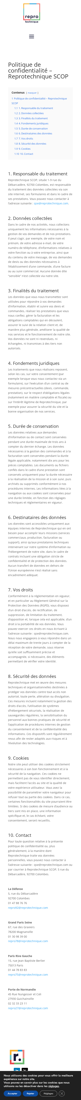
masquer (32, 92)
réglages (53, 1086)
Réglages (48, 1093)
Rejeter (30, 1093)
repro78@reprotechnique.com (28, 941)
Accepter (12, 1093)
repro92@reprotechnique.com (28, 908)
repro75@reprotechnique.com (28, 974)
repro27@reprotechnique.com (28, 1008)
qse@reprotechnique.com (51, 203)
